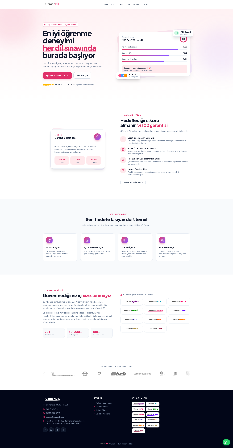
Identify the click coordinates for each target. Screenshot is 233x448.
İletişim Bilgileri (102, 410)
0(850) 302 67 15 (53, 413)
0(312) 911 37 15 (52, 409)
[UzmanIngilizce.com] (131, 302)
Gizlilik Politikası (102, 406)
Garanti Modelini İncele (133, 182)
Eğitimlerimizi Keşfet (55, 75)
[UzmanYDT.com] (131, 319)
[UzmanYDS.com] (155, 319)
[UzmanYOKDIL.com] (179, 319)
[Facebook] (57, 429)
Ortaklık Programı (103, 414)
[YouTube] (51, 429)
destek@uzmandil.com (55, 417)
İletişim (146, 4)
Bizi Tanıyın (82, 75)
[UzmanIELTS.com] (179, 302)
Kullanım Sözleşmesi (104, 403)
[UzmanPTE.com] (155, 302)
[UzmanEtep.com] (131, 328)
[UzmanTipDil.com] (131, 310)
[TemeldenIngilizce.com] (155, 310)
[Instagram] (45, 429)
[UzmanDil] (53, 4)
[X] (63, 429)
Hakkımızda (109, 4)
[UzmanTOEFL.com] (179, 310)
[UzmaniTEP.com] (155, 328)
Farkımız (121, 4)
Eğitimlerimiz (133, 4)
